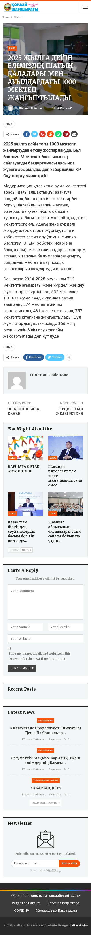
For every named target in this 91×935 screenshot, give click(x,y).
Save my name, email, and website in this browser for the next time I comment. (40, 656)
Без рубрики (45, 720)
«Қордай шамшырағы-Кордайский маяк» (45, 896)
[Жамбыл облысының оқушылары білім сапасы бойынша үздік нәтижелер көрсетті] (65, 504)
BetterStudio (78, 925)
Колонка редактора (63, 903)
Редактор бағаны (26, 903)
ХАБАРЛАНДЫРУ (45, 788)
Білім (12, 48)
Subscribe (69, 863)
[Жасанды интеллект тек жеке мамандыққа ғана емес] (65, 448)
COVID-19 (21, 911)
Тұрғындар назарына (45, 780)
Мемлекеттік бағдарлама (56, 911)
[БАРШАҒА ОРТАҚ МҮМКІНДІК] (25, 448)
